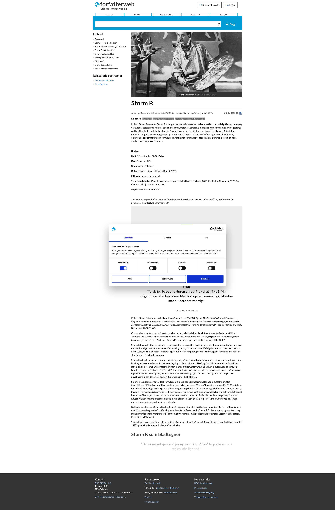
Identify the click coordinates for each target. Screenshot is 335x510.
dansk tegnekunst (160, 119)
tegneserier (147, 119)
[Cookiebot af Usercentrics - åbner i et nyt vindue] (212, 229)
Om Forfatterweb (152, 483)
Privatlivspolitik (152, 501)
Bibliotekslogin (209, 5)
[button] (224, 113)
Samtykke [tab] (128, 238)
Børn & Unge (166, 14)
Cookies (148, 497)
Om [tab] (206, 238)
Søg (232, 24)
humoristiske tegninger (195, 119)
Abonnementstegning (204, 492)
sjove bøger (179, 119)
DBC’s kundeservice (203, 483)
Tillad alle (205, 279)
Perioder (195, 14)
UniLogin (230, 5)
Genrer (223, 14)
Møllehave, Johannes (104, 80)
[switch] (153, 268)
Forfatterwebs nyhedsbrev (167, 487)
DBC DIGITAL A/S (103, 483)
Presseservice (200, 487)
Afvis (130, 279)
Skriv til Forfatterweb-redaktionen (110, 496)
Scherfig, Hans (101, 84)
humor (171, 119)
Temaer (109, 14)
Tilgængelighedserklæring (206, 497)
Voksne (138, 14)
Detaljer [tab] (167, 238)
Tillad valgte (167, 279)
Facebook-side (170, 492)
